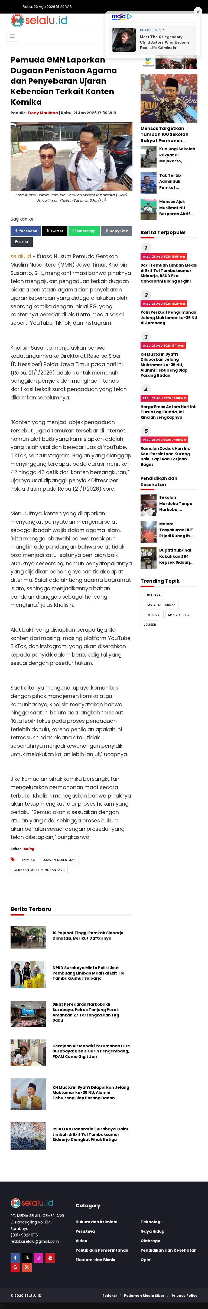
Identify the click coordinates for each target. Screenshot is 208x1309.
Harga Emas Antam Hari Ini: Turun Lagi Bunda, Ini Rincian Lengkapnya (168, 412)
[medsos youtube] (50, 1258)
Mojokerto (178, 615)
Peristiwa (85, 1231)
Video (81, 1241)
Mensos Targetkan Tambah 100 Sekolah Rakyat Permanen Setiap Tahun (164, 137)
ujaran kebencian (59, 860)
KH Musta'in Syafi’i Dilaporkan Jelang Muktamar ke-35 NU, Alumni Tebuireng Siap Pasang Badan (91, 1093)
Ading (29, 849)
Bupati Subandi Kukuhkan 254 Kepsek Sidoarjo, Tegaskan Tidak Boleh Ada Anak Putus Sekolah (176, 565)
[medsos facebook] (15, 1258)
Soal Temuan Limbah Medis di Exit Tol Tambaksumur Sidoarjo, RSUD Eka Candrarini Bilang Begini (169, 273)
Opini (146, 1259)
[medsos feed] (27, 1267)
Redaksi (109, 1295)
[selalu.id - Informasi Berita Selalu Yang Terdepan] (39, 20)
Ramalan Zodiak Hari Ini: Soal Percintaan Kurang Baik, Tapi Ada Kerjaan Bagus (165, 456)
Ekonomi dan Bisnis (95, 1259)
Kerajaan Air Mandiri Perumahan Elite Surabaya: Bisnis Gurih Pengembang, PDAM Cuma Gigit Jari (91, 1051)
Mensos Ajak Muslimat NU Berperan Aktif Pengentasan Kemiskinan (174, 214)
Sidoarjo (152, 615)
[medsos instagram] (38, 1258)
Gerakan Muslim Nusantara (39, 870)
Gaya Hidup (152, 1231)
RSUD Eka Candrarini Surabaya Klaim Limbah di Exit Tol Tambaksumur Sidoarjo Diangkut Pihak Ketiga (90, 1134)
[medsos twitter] (27, 1258)
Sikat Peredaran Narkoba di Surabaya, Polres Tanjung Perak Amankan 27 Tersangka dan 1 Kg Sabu (86, 1012)
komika (28, 860)
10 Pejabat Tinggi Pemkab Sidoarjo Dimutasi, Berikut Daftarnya (88, 935)
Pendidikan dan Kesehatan (169, 1250)
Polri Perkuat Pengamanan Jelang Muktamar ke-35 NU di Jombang (169, 318)
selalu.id (32, 1295)
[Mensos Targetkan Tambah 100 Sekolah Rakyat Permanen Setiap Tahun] (169, 98)
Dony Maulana (43, 113)
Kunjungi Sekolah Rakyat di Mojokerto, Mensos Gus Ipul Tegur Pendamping (177, 164)
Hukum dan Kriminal (96, 1222)
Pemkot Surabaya (160, 605)
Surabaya (152, 595)
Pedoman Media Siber (144, 1295)
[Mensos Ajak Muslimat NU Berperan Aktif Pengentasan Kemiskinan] (149, 209)
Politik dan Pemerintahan (102, 1250)
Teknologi (151, 1222)
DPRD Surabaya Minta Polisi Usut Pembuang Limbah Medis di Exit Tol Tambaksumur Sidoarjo (88, 973)
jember (150, 624)
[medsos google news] (15, 1267)
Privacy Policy (184, 1295)
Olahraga (150, 1241)
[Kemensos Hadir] (169, 62)
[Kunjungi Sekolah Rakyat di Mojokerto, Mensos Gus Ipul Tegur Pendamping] (149, 156)
